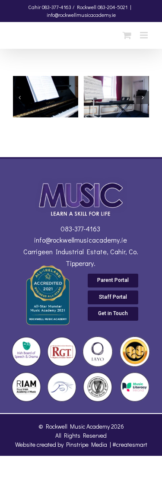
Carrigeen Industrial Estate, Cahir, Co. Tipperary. (80, 257)
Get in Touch (113, 313)
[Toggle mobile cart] (127, 35)
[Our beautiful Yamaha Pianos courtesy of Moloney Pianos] (45, 81)
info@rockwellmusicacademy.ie (81, 14)
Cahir (34, 6)
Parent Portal (113, 280)
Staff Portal (113, 297)
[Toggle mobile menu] (144, 35)
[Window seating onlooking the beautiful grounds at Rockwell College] (116, 81)
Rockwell (86, 6)
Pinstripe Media (86, 444)
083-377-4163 (80, 228)
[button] (19, 97)
